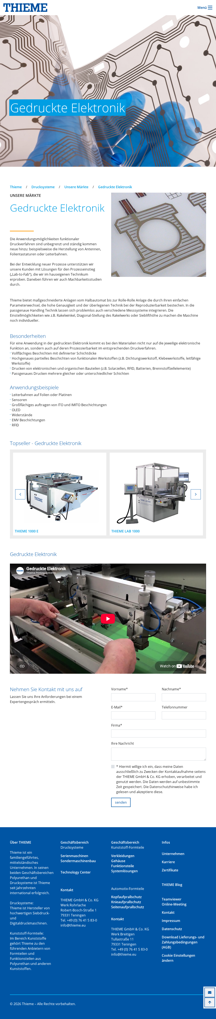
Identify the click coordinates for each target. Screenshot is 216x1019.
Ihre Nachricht (122, 743)
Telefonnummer (175, 707)
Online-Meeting (174, 904)
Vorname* (119, 689)
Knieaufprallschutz (126, 902)
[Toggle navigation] (12, 183)
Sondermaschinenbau (78, 861)
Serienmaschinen (74, 856)
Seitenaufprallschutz (127, 907)
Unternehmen (173, 853)
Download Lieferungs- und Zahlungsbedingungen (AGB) (183, 942)
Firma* (116, 725)
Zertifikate (170, 870)
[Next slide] (196, 494)
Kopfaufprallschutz (126, 897)
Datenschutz (172, 929)
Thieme (16, 187)
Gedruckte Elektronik (115, 187)
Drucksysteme (43, 187)
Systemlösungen (124, 871)
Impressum (171, 920)
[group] (59, 494)
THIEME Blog (172, 884)
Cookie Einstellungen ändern (178, 958)
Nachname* (171, 689)
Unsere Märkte (76, 187)
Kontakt (168, 912)
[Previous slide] (20, 494)
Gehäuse (118, 861)
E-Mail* (117, 707)
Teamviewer (171, 899)
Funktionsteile (122, 866)
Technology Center (76, 872)
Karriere (168, 862)
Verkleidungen (122, 856)
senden (121, 802)
